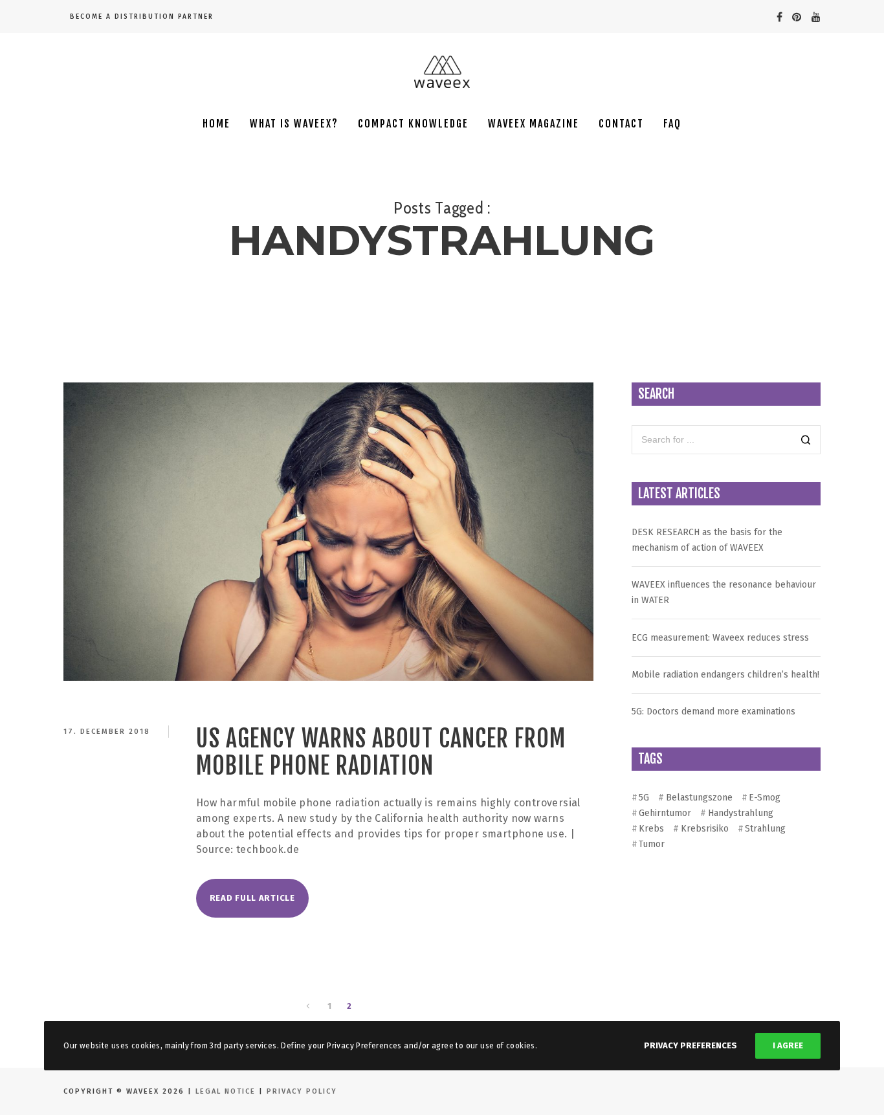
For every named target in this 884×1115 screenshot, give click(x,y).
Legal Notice (227, 1091)
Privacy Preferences (690, 1045)
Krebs (651, 828)
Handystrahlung (740, 813)
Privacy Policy (302, 1091)
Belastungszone (699, 797)
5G (644, 797)
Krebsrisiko (704, 828)
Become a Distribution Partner (142, 17)
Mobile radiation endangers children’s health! (725, 674)
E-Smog (764, 797)
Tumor (652, 844)
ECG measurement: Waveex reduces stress (720, 637)
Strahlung (765, 828)
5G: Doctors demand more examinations (713, 711)
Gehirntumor (665, 813)
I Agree (788, 1045)
